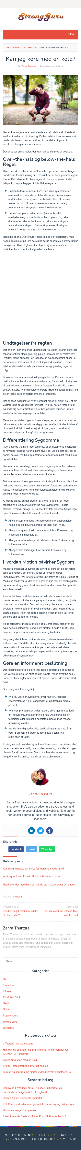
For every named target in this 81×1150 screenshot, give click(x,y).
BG (12, 1135)
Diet (5, 979)
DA (24, 1135)
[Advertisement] (40, 296)
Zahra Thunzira (16, 928)
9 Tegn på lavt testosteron (18, 1043)
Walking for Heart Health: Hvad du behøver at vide (31, 876)
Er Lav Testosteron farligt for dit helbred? (26, 1066)
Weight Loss (10, 1021)
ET (35, 1135)
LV (6, 1139)
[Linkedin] (31, 830)
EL (57, 1135)
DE (51, 1135)
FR (45, 1135)
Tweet (31, 849)
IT (74, 1135)
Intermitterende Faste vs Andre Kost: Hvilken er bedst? (34, 1116)
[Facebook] (49, 830)
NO (17, 1139)
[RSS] (40, 4)
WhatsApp (47, 849)
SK (46, 1139)
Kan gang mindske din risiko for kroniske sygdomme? (33, 868)
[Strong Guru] (41, 16)
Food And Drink (12, 997)
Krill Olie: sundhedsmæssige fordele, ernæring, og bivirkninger (38, 1104)
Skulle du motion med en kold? (20, 1060)
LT (11, 1139)
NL (29, 1135)
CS (18, 1135)
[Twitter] (40, 830)
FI (40, 1135)
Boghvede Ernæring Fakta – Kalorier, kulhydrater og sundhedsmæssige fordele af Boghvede (32, 1090)
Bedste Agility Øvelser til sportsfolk (23, 1098)
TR (69, 1139)
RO (34, 1139)
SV (63, 1139)
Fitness (7, 991)
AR (6, 1135)
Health (18, 896)
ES (57, 1139)
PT (22, 1139)
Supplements (10, 1015)
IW (62, 1135)
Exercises (8, 985)
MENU (71, 34)
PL (28, 1139)
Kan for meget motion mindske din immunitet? (20, 911)
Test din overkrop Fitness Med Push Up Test (60, 911)
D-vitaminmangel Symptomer (19, 1110)
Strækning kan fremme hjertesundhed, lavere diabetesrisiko (37, 1072)
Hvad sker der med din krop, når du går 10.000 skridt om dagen (39, 884)
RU (40, 1139)
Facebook (16, 849)
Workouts (8, 1027)
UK (74, 1139)
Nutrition (7, 1009)
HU (68, 1135)
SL (51, 1139)
